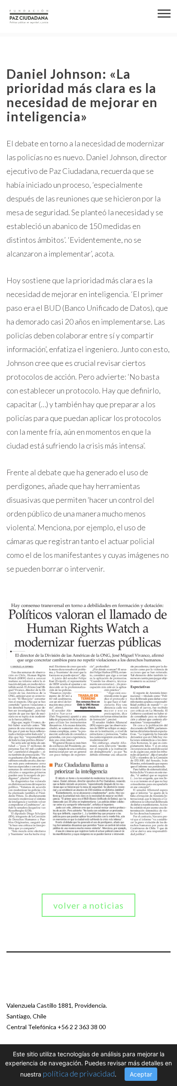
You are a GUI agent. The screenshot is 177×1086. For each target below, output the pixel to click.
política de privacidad (79, 1073)
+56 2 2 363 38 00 (82, 1026)
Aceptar (141, 1074)
